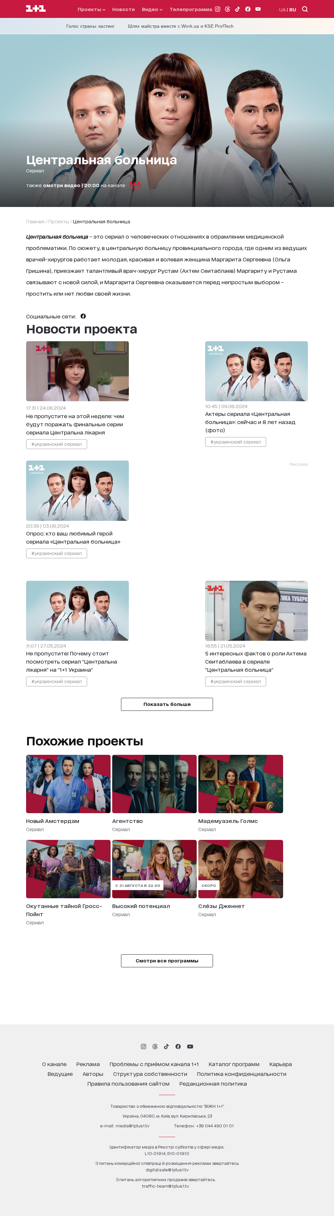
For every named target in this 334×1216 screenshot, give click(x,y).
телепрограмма (191, 9)
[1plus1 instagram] (143, 1046)
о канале (54, 1064)
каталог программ (234, 1064)
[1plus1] (36, 8)
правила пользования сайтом (128, 1083)
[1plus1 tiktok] (166, 1046)
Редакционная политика (213, 1083)
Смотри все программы (167, 960)
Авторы (93, 1073)
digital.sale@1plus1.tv (167, 1169)
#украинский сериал (56, 444)
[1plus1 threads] (155, 1046)
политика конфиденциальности (241, 1073)
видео (150, 9)
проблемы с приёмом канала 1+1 (154, 1064)
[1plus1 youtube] (190, 1046)
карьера (280, 1064)
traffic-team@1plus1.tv (165, 1185)
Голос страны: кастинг (90, 26)
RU (292, 9)
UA (282, 9)
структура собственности (150, 1073)
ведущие (60, 1073)
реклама (88, 1064)
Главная (35, 221)
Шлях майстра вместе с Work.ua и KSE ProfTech (181, 26)
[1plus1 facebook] (178, 1046)
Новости (123, 9)
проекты (90, 9)
